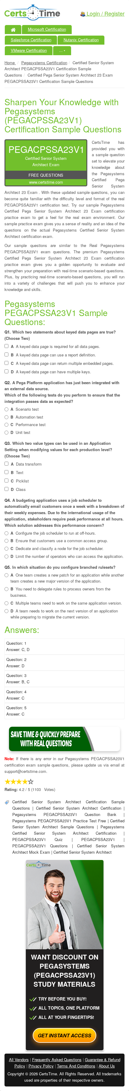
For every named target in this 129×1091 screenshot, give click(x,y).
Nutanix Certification (81, 40)
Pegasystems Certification (44, 62)
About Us (107, 1066)
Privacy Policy (41, 1066)
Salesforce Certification (31, 40)
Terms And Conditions (76, 1066)
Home (10, 62)
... (62, 50)
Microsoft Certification (47, 29)
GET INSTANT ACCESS (64, 1035)
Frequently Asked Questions (57, 1059)
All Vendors (19, 1059)
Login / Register (104, 13)
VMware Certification (29, 50)
